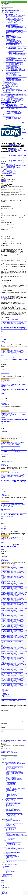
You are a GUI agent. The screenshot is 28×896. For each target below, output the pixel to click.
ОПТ (4, 693)
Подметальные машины (11, 66)
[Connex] (14, 667)
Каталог (2, 94)
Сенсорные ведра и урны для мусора (14, 30)
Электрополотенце (10, 19)
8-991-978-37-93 (22, 295)
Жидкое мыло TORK (11, 805)
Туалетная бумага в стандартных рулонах (15, 811)
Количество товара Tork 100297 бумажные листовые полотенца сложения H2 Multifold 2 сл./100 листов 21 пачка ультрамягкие (14, 533)
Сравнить (5, 875)
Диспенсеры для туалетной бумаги (14, 37)
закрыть (2, 880)
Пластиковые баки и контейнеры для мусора (16, 92)
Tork (5, 157)
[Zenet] (14, 584)
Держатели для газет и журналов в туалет (15, 763)
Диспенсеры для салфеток (12, 777)
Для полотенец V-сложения (15, 28)
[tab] (15, 169)
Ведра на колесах (10, 38)
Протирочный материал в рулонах (14, 813)
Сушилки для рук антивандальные (14, 17)
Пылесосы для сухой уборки (12, 65)
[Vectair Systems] (14, 599)
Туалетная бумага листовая (12, 818)
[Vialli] (14, 592)
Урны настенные (10, 33)
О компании (6, 694)
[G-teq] (14, 651)
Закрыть (2, 754)
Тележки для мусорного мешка (13, 167)
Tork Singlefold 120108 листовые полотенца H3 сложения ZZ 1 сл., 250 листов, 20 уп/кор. (14, 481)
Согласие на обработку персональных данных (9, 752)
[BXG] (14, 670)
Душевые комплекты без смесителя (17, 69)
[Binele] (14, 676)
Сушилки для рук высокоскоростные (14, 18)
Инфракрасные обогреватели (13, 72)
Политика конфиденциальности (7, 751)
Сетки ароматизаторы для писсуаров (14, 798)
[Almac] (14, 684)
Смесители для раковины (12, 795)
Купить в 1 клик (4, 348)
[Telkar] (14, 604)
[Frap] (14, 654)
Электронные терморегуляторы (13, 80)
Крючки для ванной (10, 787)
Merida (2, 393)
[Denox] (14, 664)
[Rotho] (14, 611)
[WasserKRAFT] (14, 587)
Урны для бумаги (10, 32)
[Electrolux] (14, 661)
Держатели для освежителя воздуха (14, 764)
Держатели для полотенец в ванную (14, 766)
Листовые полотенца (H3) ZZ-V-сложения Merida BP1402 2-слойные (13, 545)
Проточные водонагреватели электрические (16, 77)
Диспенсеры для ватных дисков (13, 771)
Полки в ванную (10, 790)
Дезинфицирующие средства (12, 809)
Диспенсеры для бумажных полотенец (15, 769)
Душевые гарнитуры (11, 47)
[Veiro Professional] (14, 597)
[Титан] (14, 572)
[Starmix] (14, 608)
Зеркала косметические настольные (17, 54)
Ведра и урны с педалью (11, 25)
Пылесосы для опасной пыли (13, 67)
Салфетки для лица (10, 815)
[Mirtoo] (14, 627)
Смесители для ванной (14, 73)
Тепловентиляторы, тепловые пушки (14, 79)
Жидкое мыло (9, 804)
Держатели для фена (10, 768)
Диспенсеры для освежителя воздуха (17, 13)
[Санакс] (14, 577)
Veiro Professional (4, 454)
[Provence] (14, 616)
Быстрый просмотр (5, 342)
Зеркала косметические (11, 52)
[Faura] (14, 658)
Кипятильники (9, 73)
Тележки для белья (10, 166)
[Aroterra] (14, 681)
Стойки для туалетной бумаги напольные (15, 788)
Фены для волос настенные (9, 171)
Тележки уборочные (10, 170)
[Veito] (14, 594)
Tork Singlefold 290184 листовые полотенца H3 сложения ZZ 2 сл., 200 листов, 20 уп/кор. (14, 328)
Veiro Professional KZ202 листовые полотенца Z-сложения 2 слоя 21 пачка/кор (14, 450)
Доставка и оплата (7, 691)
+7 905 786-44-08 (8, 1)
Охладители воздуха (10, 75)
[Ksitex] (14, 641)
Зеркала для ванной (10, 785)
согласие (7, 739)
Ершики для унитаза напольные (16, 49)
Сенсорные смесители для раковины (14, 62)
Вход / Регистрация (7, 876)
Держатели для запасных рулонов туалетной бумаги (16, 21)
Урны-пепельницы (10, 35)
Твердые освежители (13, 14)
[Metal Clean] (14, 632)
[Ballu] (14, 679)
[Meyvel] (14, 630)
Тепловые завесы (10, 78)
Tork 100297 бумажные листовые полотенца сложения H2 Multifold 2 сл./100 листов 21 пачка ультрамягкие (14, 514)
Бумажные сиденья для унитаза (13, 803)
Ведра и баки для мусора (9, 85)
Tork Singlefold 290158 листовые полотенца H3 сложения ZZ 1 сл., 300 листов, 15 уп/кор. (14, 358)
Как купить (6, 690)
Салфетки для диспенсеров (12, 816)
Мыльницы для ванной (11, 789)
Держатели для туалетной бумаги (13, 775)
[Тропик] (14, 568)
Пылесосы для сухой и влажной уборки (15, 63)
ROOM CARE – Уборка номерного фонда (15, 800)
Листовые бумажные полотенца (13, 810)
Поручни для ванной (11, 791)
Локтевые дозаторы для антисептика (17, 44)
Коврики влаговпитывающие (13, 44)
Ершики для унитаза (10, 783)
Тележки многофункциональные (13, 168)
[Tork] (14, 602)
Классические (9, 172)
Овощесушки (9, 103)
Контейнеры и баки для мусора (13, 89)
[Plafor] (14, 620)
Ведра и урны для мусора (12, 86)
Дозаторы (8, 780)
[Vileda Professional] (14, 589)
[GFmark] (14, 648)
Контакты (5, 695)
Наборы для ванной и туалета (13, 796)
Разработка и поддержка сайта (6, 753)
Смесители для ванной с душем (13, 68)
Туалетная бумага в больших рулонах (14, 814)
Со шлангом (9, 175)
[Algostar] (14, 686)
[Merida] (14, 635)
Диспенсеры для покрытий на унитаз (14, 32)
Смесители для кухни (11, 794)
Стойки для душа (13, 74)
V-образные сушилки (11, 20)
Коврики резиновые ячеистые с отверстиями (16, 60)
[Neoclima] (14, 625)
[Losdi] (14, 637)
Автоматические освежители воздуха (14, 767)
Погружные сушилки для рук (13, 15)
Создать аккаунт (4, 889)
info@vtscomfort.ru (5, 297)
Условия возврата (7, 696)
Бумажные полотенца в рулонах (13, 802)
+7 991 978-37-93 (4, 2)
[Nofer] (14, 622)
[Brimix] (14, 673)
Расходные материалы (10, 94)
